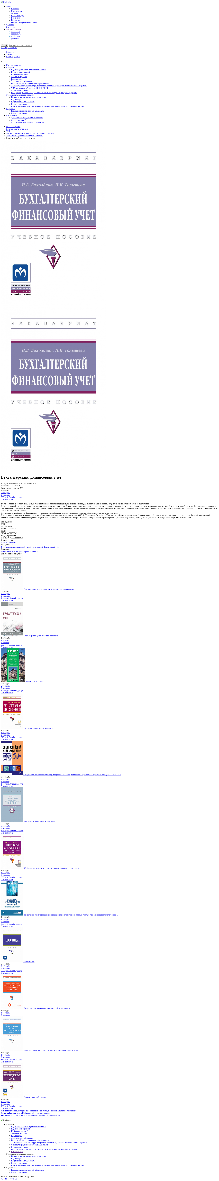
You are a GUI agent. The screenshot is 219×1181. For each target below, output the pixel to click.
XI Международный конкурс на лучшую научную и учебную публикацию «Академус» (49, 86)
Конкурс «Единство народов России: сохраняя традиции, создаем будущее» (44, 93)
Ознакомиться (7, 499)
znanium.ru (15, 31)
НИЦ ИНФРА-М (8, 542)
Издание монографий (20, 72)
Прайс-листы (11, 115)
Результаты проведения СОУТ (24, 22)
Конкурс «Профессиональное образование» (30, 83)
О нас (8, 6)
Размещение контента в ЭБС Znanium (27, 111)
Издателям (10, 108)
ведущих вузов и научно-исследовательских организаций (30, 1115)
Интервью (10, 27)
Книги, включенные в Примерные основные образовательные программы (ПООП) (47, 106)
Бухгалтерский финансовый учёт (44, 547)
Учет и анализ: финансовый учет (15, 547)
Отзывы (14, 13)
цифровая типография (25, 1113)
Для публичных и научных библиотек (27, 122)
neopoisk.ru (16, 34)
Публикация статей (19, 74)
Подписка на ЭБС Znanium (22, 102)
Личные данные (13, 56)
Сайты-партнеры (13, 29)
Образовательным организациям (20, 95)
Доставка (10, 25)
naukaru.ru (15, 36)
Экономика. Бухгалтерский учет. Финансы (19, 551)
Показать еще (17, 1152)
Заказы (9, 54)
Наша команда (17, 15)
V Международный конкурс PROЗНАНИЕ (29, 88)
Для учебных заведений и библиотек (27, 118)
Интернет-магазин (14, 65)
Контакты (15, 20)
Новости (15, 9)
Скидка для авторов (19, 90)
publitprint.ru (16, 38)
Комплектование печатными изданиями (28, 97)
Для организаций (18, 120)
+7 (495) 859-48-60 (9, 48)
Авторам (10, 67)
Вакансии (15, 18)
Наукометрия (16, 79)
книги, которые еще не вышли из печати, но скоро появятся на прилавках (38, 1111)
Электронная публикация (22, 81)
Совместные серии (19, 104)
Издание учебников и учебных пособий (28, 70)
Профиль (10, 52)
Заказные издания (19, 77)
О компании (16, 11)
